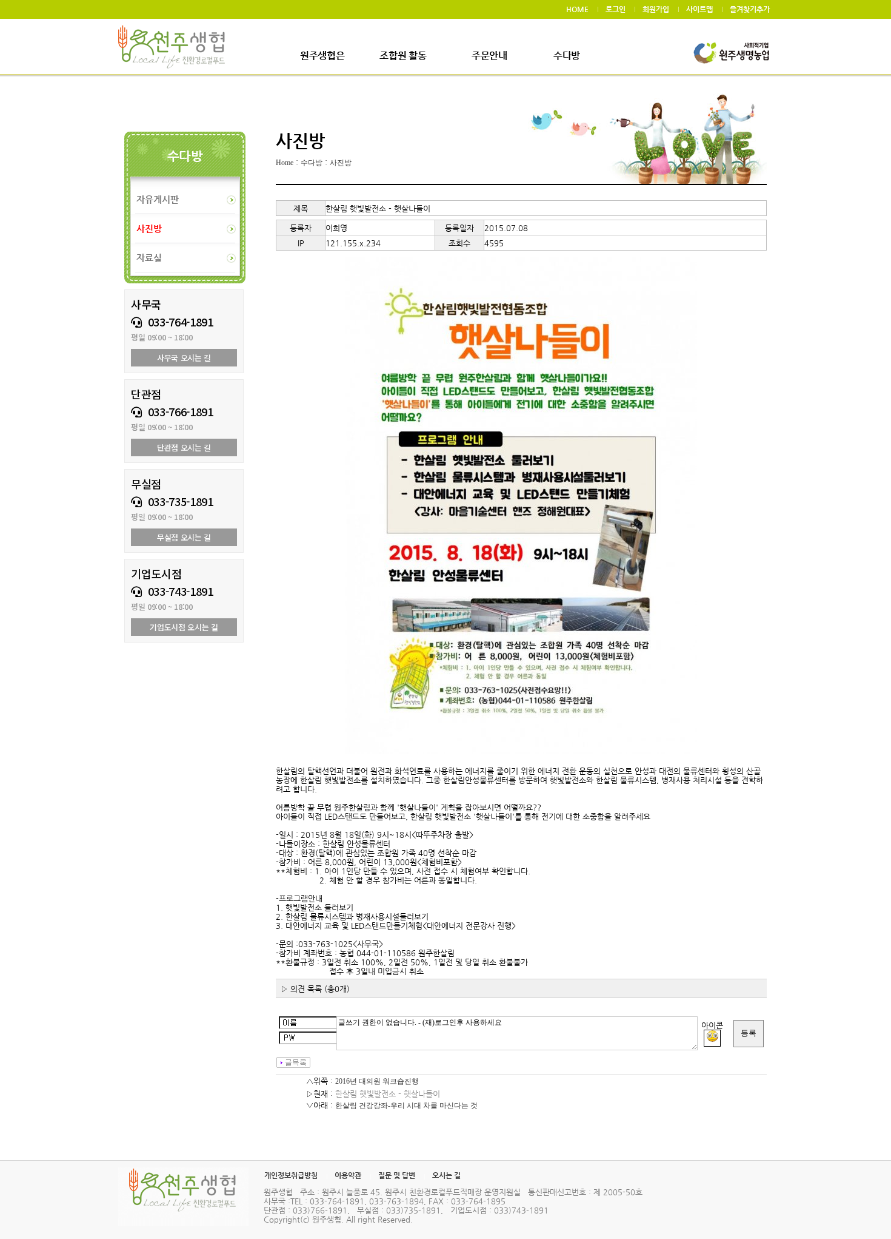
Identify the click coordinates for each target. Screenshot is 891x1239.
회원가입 (655, 9)
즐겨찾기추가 (750, 9)
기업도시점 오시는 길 (184, 627)
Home (284, 162)
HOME (577, 9)
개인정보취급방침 (291, 1175)
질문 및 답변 (396, 1175)
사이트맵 (699, 9)
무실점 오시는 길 (184, 537)
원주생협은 (322, 55)
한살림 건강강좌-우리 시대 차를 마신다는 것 (406, 1105)
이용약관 (348, 1175)
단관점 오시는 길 (184, 447)
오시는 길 (446, 1175)
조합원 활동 (402, 55)
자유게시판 (157, 199)
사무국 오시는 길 (184, 357)
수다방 (566, 55)
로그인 (616, 9)
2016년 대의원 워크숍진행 (377, 1081)
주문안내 (489, 55)
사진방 (341, 162)
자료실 (149, 257)
